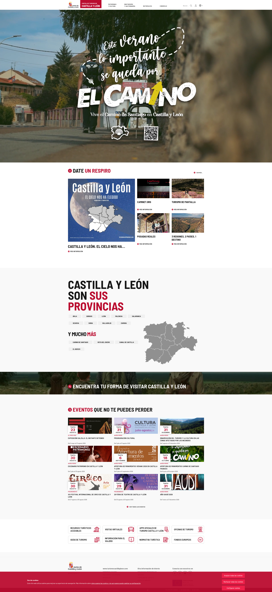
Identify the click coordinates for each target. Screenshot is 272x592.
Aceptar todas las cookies (233, 575)
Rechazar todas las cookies (233, 582)
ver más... (199, 173)
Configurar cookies (233, 588)
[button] (201, 5)
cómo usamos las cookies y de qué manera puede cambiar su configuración (116, 583)
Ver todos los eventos (137, 507)
